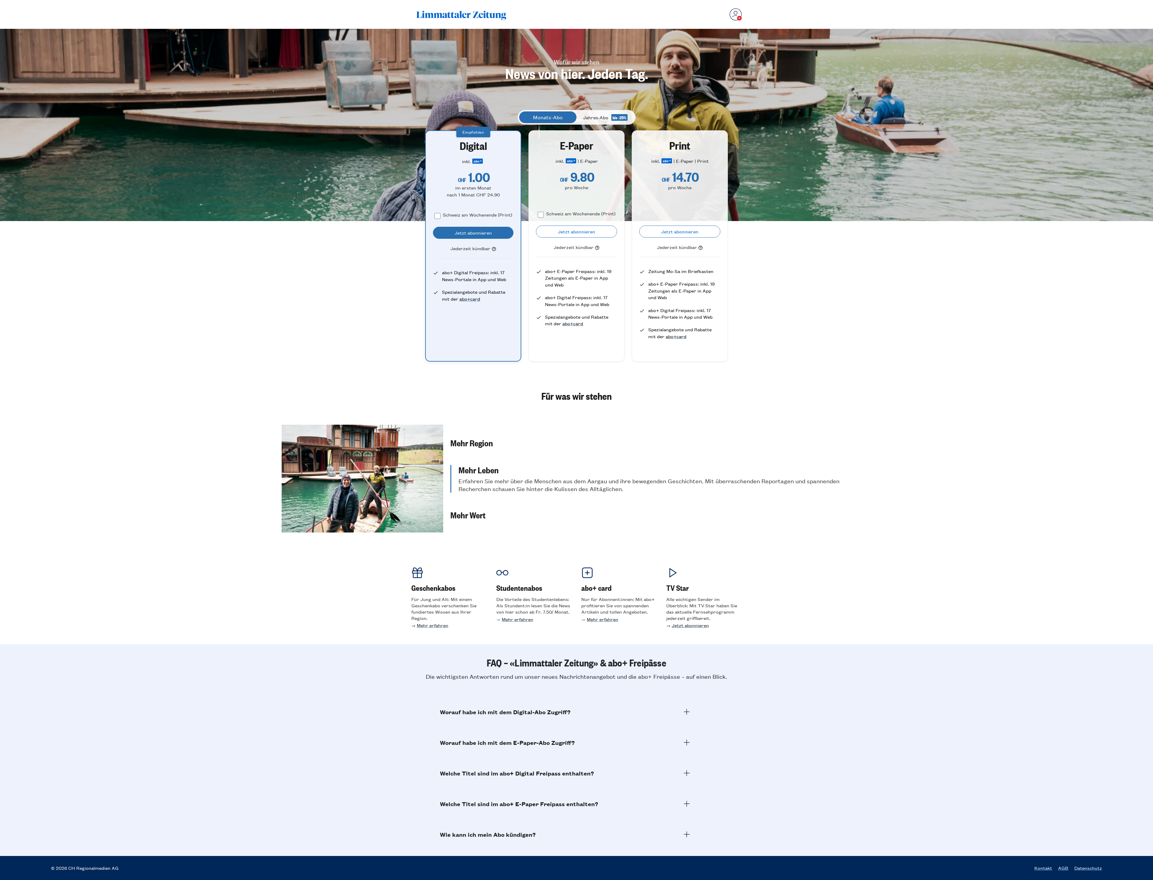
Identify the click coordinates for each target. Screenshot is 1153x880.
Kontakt (1043, 868)
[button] (660, 443)
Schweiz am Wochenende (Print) (477, 214)
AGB (1063, 868)
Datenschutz (1088, 868)
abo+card (469, 299)
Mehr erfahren (432, 625)
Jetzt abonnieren (690, 625)
